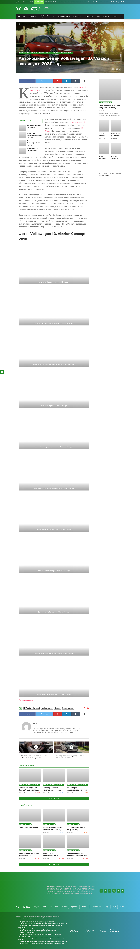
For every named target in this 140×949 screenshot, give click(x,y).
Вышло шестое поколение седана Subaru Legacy (103, 135)
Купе (100, 907)
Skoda (107, 907)
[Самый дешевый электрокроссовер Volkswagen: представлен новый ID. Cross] (54, 775)
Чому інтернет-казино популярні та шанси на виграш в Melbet (103, 157)
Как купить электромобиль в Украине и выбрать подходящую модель (52, 854)
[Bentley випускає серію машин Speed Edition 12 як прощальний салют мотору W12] (116, 148)
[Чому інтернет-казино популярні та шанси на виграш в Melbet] (104, 148)
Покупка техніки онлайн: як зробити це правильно (37, 922)
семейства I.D (78, 122)
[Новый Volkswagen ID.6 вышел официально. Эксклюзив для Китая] (22, 128)
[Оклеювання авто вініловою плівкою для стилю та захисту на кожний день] (78, 841)
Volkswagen (47, 708)
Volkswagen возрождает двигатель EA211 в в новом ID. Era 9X (77, 789)
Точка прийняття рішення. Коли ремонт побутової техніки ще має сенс (44, 941)
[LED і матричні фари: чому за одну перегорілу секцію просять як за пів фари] (78, 815)
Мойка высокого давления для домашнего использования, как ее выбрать (72, 2)
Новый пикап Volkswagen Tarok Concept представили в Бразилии (33, 142)
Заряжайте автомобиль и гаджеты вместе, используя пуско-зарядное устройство (109, 106)
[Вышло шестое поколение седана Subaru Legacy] (104, 126)
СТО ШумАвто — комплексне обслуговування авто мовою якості (42, 943)
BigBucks (106, 175)
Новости (24, 24)
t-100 (35, 723)
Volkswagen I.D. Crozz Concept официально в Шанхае (32, 150)
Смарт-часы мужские (28, 827)
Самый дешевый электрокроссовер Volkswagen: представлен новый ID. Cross (53, 789)
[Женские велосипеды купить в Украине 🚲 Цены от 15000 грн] (54, 815)
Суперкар (60, 907)
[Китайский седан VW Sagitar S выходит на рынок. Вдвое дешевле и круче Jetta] (30, 775)
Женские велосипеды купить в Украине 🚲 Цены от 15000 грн (52, 828)
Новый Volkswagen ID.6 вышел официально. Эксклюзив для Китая (34, 127)
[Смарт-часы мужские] (30, 815)
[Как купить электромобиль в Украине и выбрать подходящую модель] (54, 841)
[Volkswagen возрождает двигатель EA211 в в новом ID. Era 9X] (78, 775)
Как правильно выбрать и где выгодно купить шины (37, 929)
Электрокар (67, 708)
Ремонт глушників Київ (27, 932)
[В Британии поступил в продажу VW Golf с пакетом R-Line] (22, 135)
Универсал (117, 907)
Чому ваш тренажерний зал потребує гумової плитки (38, 930)
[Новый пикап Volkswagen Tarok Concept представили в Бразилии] (22, 143)
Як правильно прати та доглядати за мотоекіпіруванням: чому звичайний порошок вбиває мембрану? (29, 854)
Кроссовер (39, 907)
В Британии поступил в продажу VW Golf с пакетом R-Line (34, 134)
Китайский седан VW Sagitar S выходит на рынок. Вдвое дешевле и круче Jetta (30, 789)
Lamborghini (81, 907)
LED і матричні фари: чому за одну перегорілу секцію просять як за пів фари (77, 828)
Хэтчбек (70, 907)
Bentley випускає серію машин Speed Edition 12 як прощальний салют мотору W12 (116, 157)
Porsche (50, 907)
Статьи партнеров (25, 824)
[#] (111, 2)
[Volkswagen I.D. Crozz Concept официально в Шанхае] (22, 151)
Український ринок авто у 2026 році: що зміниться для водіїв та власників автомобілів (116, 135)
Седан (57, 708)
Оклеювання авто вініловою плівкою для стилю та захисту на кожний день (77, 854)
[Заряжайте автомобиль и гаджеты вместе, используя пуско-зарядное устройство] (110, 89)
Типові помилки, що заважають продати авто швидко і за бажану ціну (43, 923)
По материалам (26, 700)
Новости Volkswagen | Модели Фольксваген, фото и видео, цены (48, 24)
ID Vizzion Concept (31, 708)
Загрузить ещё (53, 798)
